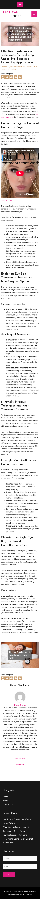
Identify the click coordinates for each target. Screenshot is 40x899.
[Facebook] (3, 77)
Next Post (20, 765)
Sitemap (29, 894)
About (5, 800)
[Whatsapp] (15, 77)
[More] (20, 77)
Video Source (6, 200)
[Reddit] (11, 77)
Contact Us (8, 804)
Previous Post (20, 758)
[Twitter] (7, 77)
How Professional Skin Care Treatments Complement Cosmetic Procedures (19, 839)
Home (3, 67)
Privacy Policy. (20, 894)
